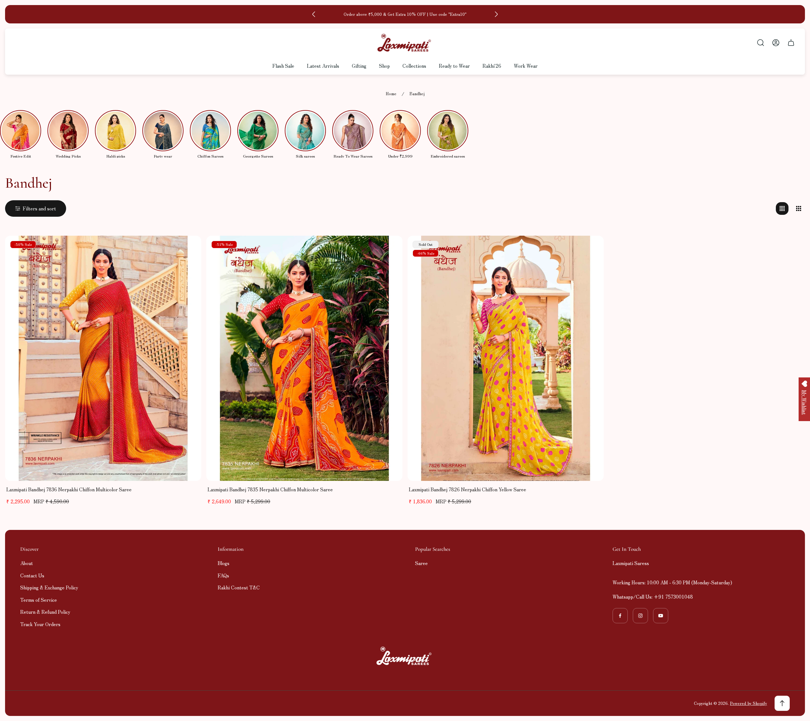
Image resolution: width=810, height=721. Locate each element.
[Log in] (776, 43)
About (26, 563)
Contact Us (32, 575)
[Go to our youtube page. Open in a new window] (660, 615)
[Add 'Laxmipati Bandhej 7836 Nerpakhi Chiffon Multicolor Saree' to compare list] (188, 248)
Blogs (223, 563)
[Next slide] (496, 14)
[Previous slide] (314, 14)
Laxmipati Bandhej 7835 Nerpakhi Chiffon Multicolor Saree (270, 489)
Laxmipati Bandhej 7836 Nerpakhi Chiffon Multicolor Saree (69, 489)
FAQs (223, 575)
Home (391, 93)
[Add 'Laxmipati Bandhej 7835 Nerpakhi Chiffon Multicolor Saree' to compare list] (389, 248)
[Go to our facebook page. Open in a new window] (620, 615)
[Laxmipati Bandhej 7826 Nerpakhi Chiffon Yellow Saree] (506, 358)
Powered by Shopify (748, 703)
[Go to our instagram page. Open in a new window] (640, 615)
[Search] (761, 43)
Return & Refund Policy (45, 611)
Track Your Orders (40, 624)
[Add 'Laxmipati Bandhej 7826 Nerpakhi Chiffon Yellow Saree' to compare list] (591, 248)
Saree (421, 563)
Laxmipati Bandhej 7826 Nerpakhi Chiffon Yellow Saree (467, 489)
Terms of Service (38, 599)
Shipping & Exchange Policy (49, 587)
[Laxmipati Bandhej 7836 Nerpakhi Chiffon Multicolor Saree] (103, 358)
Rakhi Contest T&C (239, 587)
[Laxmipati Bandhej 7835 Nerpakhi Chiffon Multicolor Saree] (304, 358)
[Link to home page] (405, 656)
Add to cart (103, 467)
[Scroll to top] (782, 703)
